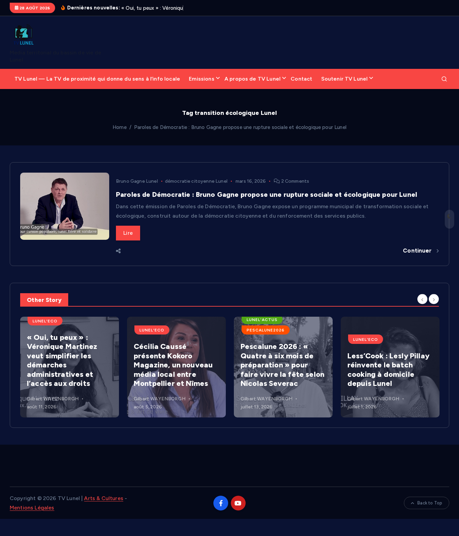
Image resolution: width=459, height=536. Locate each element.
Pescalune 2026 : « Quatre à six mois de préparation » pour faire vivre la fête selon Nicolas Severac (282, 365)
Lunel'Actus (262, 319)
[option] (69, 367)
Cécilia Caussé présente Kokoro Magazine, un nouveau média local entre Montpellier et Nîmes (173, 365)
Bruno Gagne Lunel (137, 181)
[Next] (434, 299)
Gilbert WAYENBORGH (53, 399)
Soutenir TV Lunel (344, 79)
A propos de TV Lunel (252, 79)
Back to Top (429, 502)
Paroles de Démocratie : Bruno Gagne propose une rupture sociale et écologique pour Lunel (240, 127)
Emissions (201, 79)
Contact (301, 79)
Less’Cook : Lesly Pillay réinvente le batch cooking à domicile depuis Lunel (388, 369)
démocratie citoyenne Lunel (196, 181)
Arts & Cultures (103, 498)
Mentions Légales (32, 507)
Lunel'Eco (45, 321)
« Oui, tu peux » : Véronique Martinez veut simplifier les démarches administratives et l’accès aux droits (62, 360)
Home (120, 127)
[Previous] (422, 299)
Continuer (418, 250)
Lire (128, 233)
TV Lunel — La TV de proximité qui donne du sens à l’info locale (97, 79)
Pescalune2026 (266, 330)
